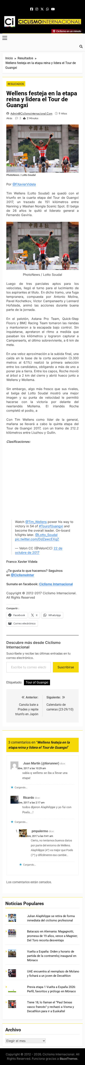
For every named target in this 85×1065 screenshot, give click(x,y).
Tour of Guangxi (37, 682)
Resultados (16, 84)
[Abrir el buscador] (81, 46)
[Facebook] (31, 9)
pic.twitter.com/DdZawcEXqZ (37, 539)
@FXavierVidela (24, 184)
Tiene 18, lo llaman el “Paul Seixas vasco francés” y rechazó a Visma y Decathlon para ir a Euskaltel (50, 1007)
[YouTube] (53, 9)
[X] (42, 9)
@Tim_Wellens (36, 522)
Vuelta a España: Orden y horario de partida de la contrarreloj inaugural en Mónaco (51, 956)
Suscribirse (66, 667)
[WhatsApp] (47, 9)
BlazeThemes (68, 1058)
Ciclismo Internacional (56, 584)
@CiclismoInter (22, 575)
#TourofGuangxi (51, 526)
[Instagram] (36, 9)
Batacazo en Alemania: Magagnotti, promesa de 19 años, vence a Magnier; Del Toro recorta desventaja (52, 936)
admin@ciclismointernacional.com (31, 113)
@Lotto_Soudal (46, 535)
